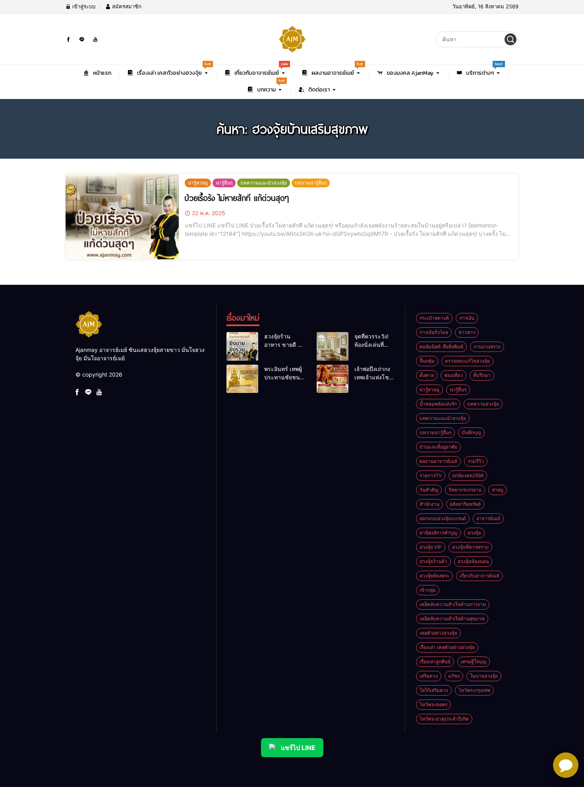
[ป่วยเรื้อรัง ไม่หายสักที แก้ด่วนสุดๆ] (122, 216)
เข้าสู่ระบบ (83, 6)
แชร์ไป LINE (298, 748)
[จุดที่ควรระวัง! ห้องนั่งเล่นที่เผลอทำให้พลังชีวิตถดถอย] (332, 346)
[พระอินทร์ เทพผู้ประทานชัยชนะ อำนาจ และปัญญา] (242, 379)
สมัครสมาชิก (125, 6)
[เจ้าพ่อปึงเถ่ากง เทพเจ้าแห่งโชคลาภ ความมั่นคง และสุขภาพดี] (332, 379)
